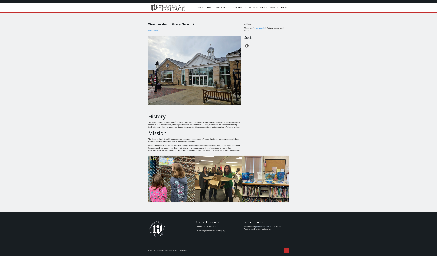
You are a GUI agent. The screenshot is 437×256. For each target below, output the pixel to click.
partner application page (264, 227)
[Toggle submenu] (229, 7)
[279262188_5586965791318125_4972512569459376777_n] (265, 179)
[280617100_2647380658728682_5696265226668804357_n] (171, 179)
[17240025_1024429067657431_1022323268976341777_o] (218, 179)
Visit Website (153, 31)
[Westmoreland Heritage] (168, 7)
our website (260, 28)
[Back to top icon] (286, 250)
